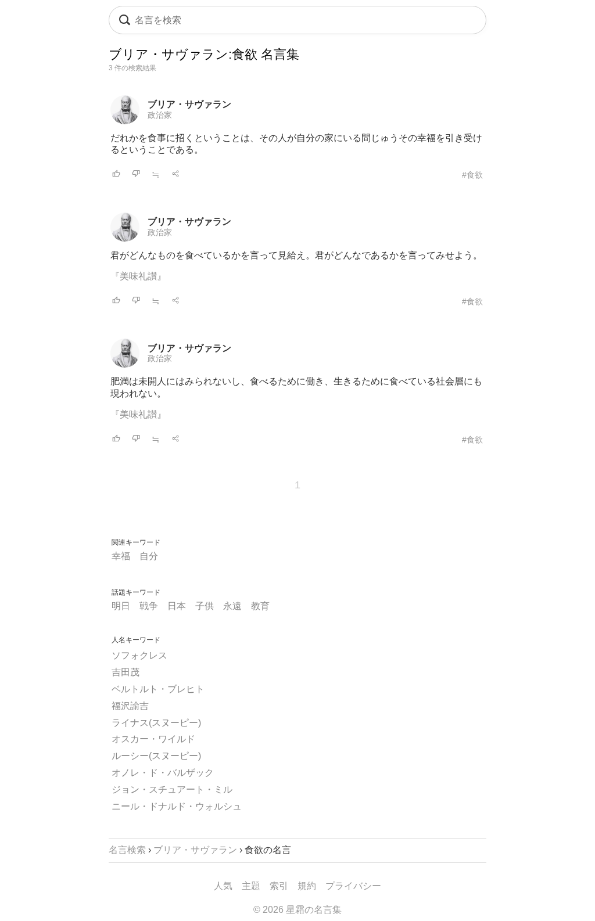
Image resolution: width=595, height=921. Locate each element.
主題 (251, 886)
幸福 (121, 556)
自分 (148, 556)
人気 (223, 886)
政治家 (160, 115)
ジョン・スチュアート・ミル (172, 789)
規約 (307, 886)
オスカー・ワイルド (153, 739)
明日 (121, 606)
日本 (176, 606)
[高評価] (116, 174)
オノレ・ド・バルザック (163, 773)
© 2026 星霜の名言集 (297, 910)
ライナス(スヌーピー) (156, 723)
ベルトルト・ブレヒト (158, 689)
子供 (204, 606)
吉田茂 (125, 672)
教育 (260, 606)
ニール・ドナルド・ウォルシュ (177, 806)
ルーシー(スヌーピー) (156, 756)
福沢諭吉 (130, 706)
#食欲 (472, 174)
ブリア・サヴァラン (189, 104)
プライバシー (353, 886)
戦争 (148, 606)
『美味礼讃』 (138, 276)
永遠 (232, 606)
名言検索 (127, 850)
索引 (279, 886)
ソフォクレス (139, 655)
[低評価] (136, 174)
